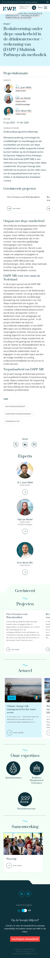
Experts (7, 80)
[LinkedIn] (25, 444)
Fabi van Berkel (23, 98)
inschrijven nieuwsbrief (25, 939)
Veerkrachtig (12, 421)
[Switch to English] (24, 910)
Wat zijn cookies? (31, 2)
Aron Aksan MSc (23, 110)
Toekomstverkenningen (18, 414)
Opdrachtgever (11, 128)
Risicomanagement (15, 406)
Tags (5, 399)
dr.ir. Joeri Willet (23, 87)
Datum (6, 119)
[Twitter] (16, 444)
